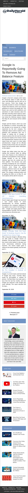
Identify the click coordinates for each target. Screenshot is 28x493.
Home (5, 47)
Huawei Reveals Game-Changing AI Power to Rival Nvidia (19, 392)
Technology (7, 51)
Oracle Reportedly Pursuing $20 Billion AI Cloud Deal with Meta (19, 400)
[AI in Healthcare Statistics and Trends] (6, 436)
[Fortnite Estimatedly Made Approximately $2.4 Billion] (6, 471)
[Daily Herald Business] (14, 11)
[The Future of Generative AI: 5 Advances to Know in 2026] (6, 411)
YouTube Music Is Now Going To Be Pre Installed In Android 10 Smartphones (14, 270)
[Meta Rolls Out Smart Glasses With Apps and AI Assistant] (6, 420)
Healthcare (19, 51)
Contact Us (13, 1)
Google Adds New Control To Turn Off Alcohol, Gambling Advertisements (14, 196)
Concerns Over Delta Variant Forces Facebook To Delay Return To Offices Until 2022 (19, 444)
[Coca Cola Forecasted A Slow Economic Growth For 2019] (6, 479)
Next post (13, 314)
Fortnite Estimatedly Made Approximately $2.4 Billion (18, 469)
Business (12, 47)
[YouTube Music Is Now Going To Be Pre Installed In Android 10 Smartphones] (14, 266)
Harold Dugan (12, 95)
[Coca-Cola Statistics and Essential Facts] (6, 376)
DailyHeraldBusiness (18, 491)
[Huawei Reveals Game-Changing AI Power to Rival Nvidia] (6, 394)
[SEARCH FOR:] (14, 58)
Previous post (15, 312)
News (5, 54)
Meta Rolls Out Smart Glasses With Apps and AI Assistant (19, 419)
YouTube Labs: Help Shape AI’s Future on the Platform (19, 383)
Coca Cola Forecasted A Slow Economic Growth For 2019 (19, 477)
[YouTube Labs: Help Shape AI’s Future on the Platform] (6, 385)
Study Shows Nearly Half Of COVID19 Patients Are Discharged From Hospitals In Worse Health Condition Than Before (19, 457)
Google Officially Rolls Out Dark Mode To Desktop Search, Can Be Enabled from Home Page (14, 233)
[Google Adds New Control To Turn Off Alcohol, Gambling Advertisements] (14, 192)
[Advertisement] (14, 28)
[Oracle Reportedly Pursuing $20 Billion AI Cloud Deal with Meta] (6, 402)
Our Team (21, 1)
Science (12, 54)
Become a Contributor (9, 3)
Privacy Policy (7, 6)
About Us (5, 1)
